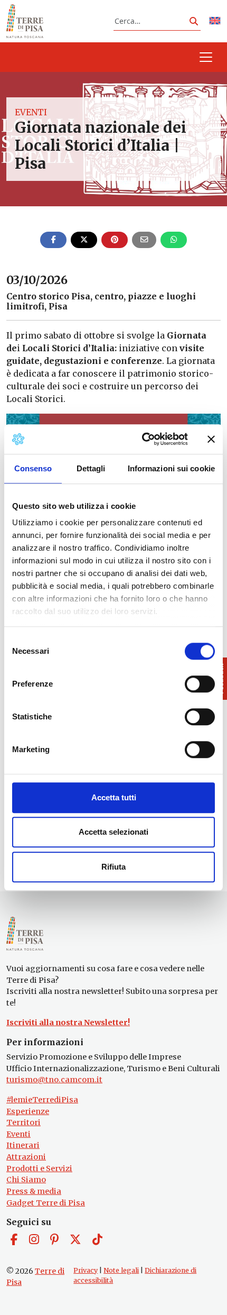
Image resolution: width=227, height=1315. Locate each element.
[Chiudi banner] (211, 439)
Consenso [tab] (33, 468)
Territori (23, 1122)
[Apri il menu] (206, 57)
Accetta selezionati (113, 831)
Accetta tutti (113, 797)
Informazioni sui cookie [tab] (171, 468)
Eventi (31, 112)
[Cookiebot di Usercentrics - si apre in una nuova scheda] (143, 439)
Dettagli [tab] (91, 468)
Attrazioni (26, 1157)
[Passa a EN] (215, 21)
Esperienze (27, 1111)
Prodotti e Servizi (39, 1168)
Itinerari (23, 1145)
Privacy (85, 1270)
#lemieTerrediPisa (42, 1099)
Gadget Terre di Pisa (45, 1203)
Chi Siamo (26, 1179)
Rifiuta (113, 866)
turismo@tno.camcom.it (54, 1079)
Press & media (33, 1191)
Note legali (121, 1270)
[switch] (200, 683)
